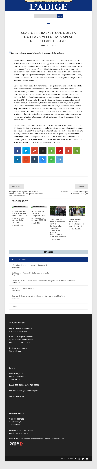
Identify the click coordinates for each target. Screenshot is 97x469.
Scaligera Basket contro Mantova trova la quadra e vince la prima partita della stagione (19, 216)
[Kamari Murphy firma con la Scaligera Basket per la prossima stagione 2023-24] (39, 207)
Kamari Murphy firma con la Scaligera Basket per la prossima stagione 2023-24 (38, 215)
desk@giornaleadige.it (18, 433)
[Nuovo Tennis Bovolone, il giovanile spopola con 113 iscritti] (77, 211)
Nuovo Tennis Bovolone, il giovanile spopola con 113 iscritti (76, 222)
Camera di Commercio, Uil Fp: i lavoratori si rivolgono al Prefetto (38, 296)
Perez (18, 351)
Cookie (62, 459)
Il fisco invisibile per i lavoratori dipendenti (29, 265)
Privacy (70, 459)
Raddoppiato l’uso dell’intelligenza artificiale (30, 273)
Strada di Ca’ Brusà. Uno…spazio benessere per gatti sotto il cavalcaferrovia (43, 280)
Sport (54, 45)
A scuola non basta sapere (22, 288)
